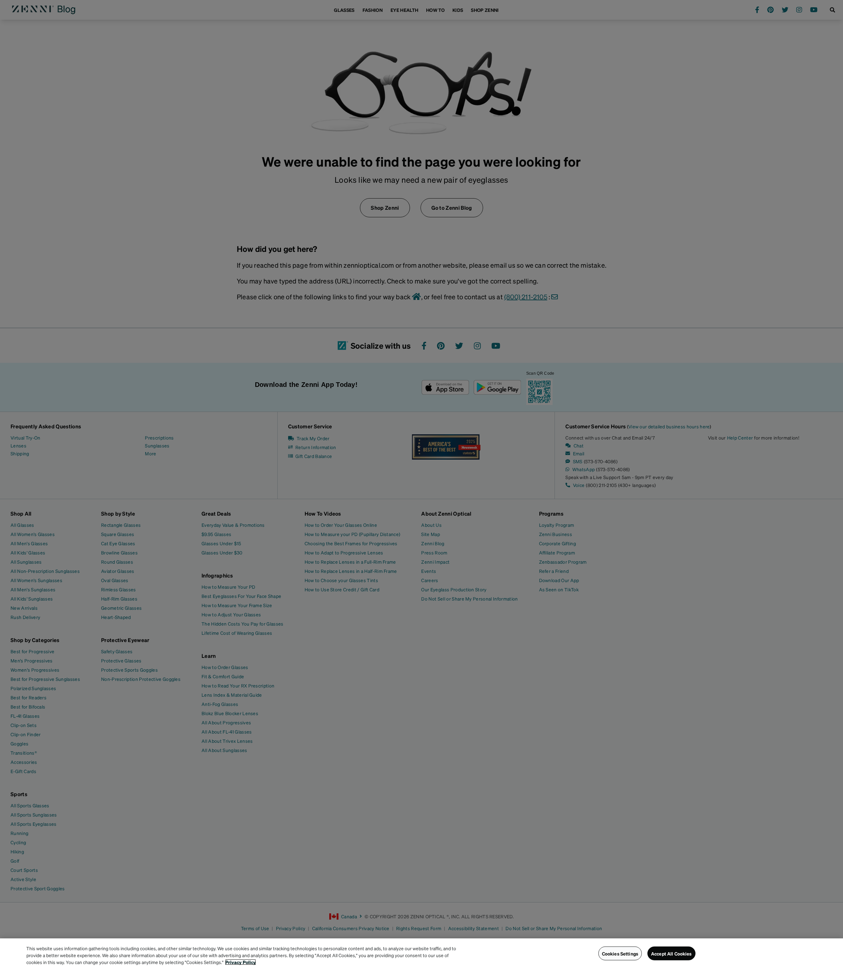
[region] (421, 953)
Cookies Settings (620, 953)
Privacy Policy (240, 962)
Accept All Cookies (671, 953)
